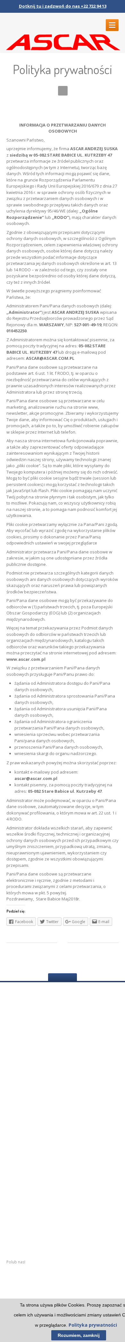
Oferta (14, 1220)
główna (23, 1184)
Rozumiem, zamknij (79, 1335)
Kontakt (15, 1233)
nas (13, 1196)
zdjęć (23, 1208)
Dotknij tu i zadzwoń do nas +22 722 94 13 (62, 6)
